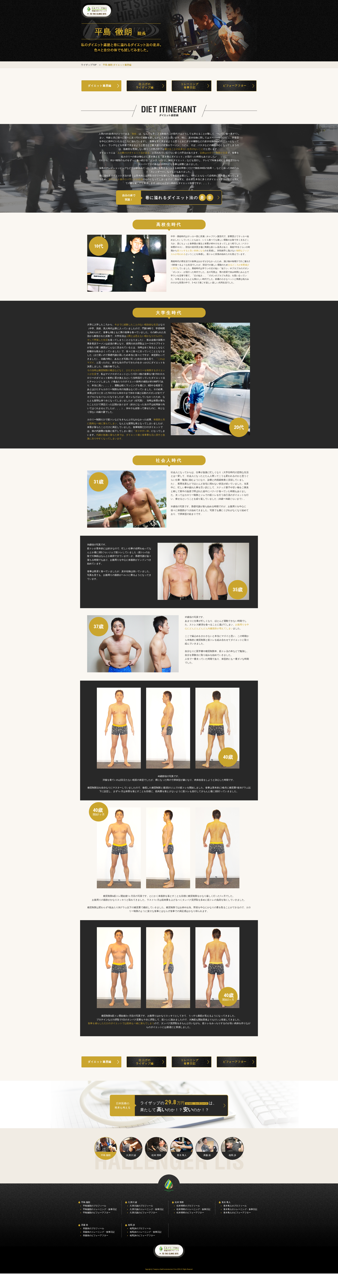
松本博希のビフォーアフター (190, 1212)
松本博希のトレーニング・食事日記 (193, 1209)
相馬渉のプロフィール (140, 1228)
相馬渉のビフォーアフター (142, 1235)
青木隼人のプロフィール (235, 1206)
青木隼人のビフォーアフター (237, 1212)
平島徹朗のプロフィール (94, 1206)
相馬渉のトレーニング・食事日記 (145, 1232)
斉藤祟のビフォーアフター (95, 1235)
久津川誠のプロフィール (141, 1206)
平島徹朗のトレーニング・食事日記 (100, 1209)
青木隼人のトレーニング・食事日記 (240, 1209)
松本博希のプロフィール (188, 1206)
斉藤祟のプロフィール (93, 1228)
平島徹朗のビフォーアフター (96, 1212)
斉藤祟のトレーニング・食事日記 (99, 1232)
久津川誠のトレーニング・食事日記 (147, 1209)
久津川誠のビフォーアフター (143, 1212)
